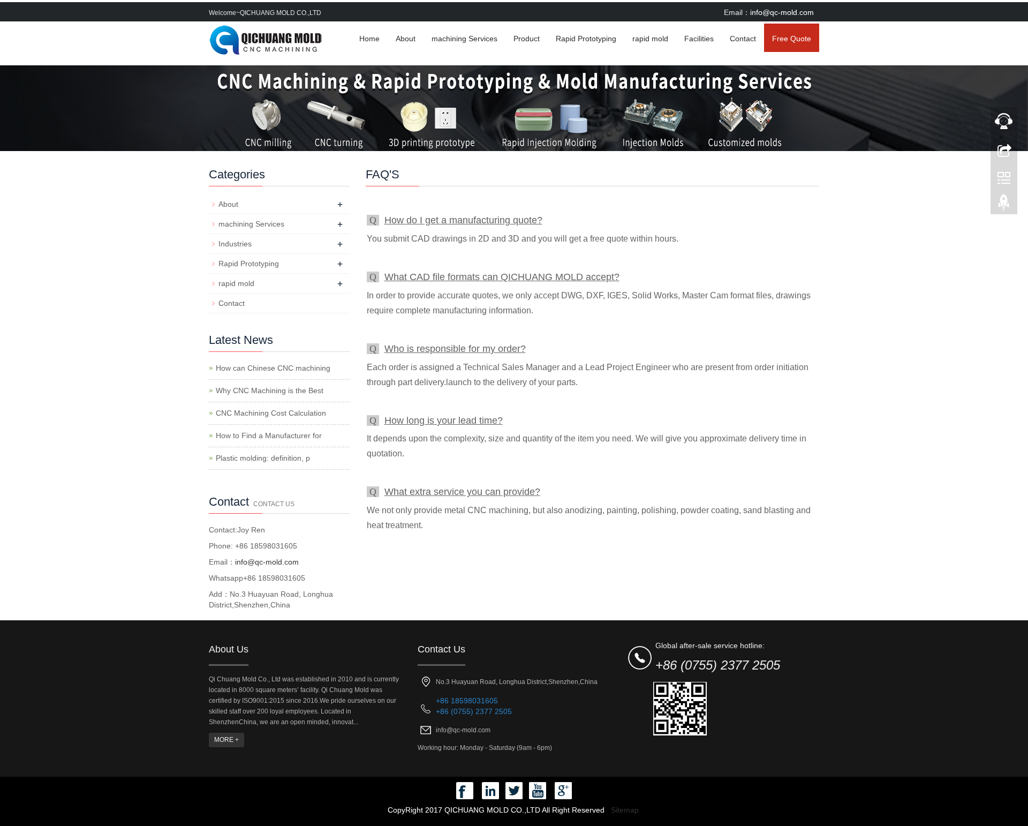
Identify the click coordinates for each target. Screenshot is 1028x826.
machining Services (464, 38)
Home (369, 38)
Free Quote (791, 38)
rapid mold (650, 38)
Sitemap (625, 810)
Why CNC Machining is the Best (269, 390)
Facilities (699, 38)
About (405, 38)
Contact (743, 38)
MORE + (226, 740)
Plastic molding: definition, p (263, 458)
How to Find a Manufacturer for (269, 435)
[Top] (1004, 205)
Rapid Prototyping (586, 38)
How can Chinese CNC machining (273, 368)
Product (526, 38)
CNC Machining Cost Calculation (271, 413)
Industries (235, 243)
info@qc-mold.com (782, 12)
